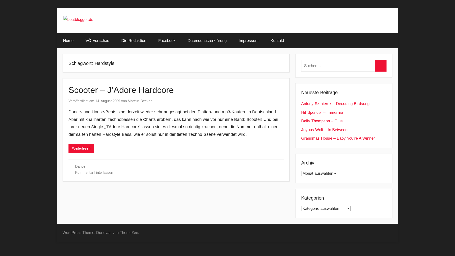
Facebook (167, 40)
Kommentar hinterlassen (94, 172)
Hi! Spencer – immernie (322, 112)
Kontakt (277, 40)
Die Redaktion (133, 40)
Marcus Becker (140, 101)
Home (68, 40)
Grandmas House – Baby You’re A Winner (338, 138)
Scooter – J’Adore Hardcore (121, 90)
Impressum (249, 40)
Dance (80, 166)
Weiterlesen (81, 148)
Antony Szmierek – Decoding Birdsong (335, 103)
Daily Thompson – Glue (322, 121)
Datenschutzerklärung (207, 40)
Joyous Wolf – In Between (324, 130)
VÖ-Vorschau (97, 40)
